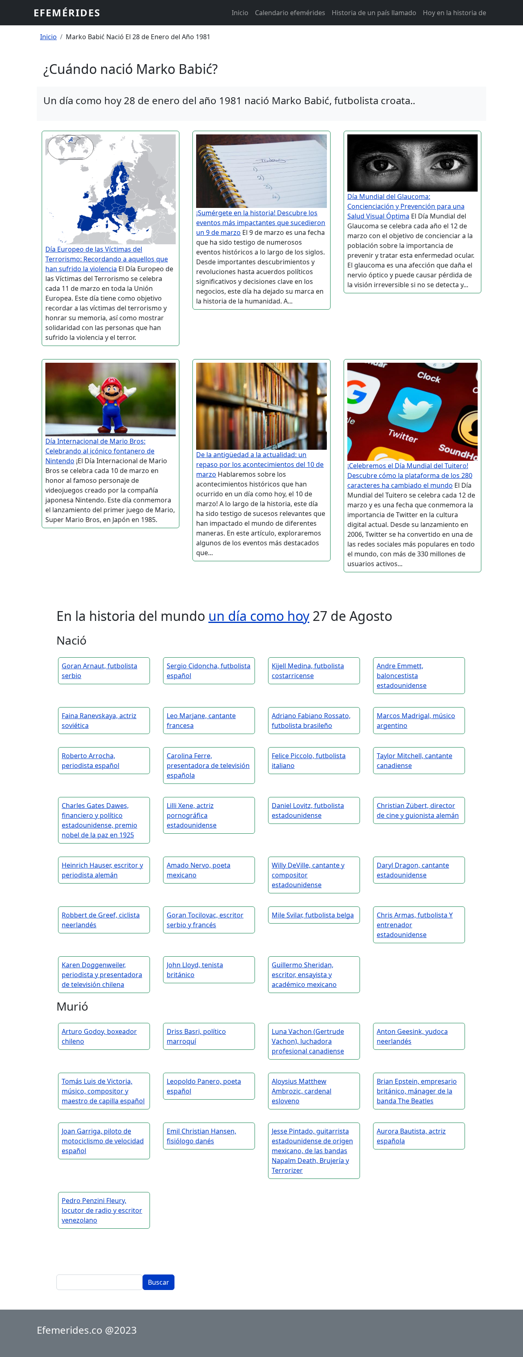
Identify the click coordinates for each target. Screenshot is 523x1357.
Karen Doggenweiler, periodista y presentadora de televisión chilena (102, 974)
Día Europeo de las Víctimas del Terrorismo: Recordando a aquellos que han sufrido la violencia (106, 259)
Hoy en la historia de (454, 12)
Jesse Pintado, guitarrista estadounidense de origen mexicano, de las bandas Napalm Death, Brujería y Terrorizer (312, 1151)
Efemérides (67, 12)
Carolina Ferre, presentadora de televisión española (208, 765)
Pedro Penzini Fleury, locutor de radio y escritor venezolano (102, 1210)
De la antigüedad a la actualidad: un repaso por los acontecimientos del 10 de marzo (260, 464)
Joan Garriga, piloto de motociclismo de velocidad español (103, 1141)
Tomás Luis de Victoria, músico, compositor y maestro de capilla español (103, 1091)
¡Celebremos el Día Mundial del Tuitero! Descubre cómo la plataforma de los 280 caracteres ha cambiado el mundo (409, 475)
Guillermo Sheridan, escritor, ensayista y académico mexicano (304, 974)
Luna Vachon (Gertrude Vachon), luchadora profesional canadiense (308, 1041)
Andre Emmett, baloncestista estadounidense (402, 675)
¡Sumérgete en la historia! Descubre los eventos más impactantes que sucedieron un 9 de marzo (260, 222)
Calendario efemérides (290, 12)
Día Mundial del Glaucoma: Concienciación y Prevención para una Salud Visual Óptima (406, 206)
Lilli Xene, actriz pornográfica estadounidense (192, 815)
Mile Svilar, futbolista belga (313, 915)
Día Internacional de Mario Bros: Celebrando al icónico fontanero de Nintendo (99, 451)
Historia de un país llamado (374, 12)
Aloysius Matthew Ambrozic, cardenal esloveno (301, 1091)
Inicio (240, 12)
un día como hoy (258, 616)
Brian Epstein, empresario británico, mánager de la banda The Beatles (417, 1091)
